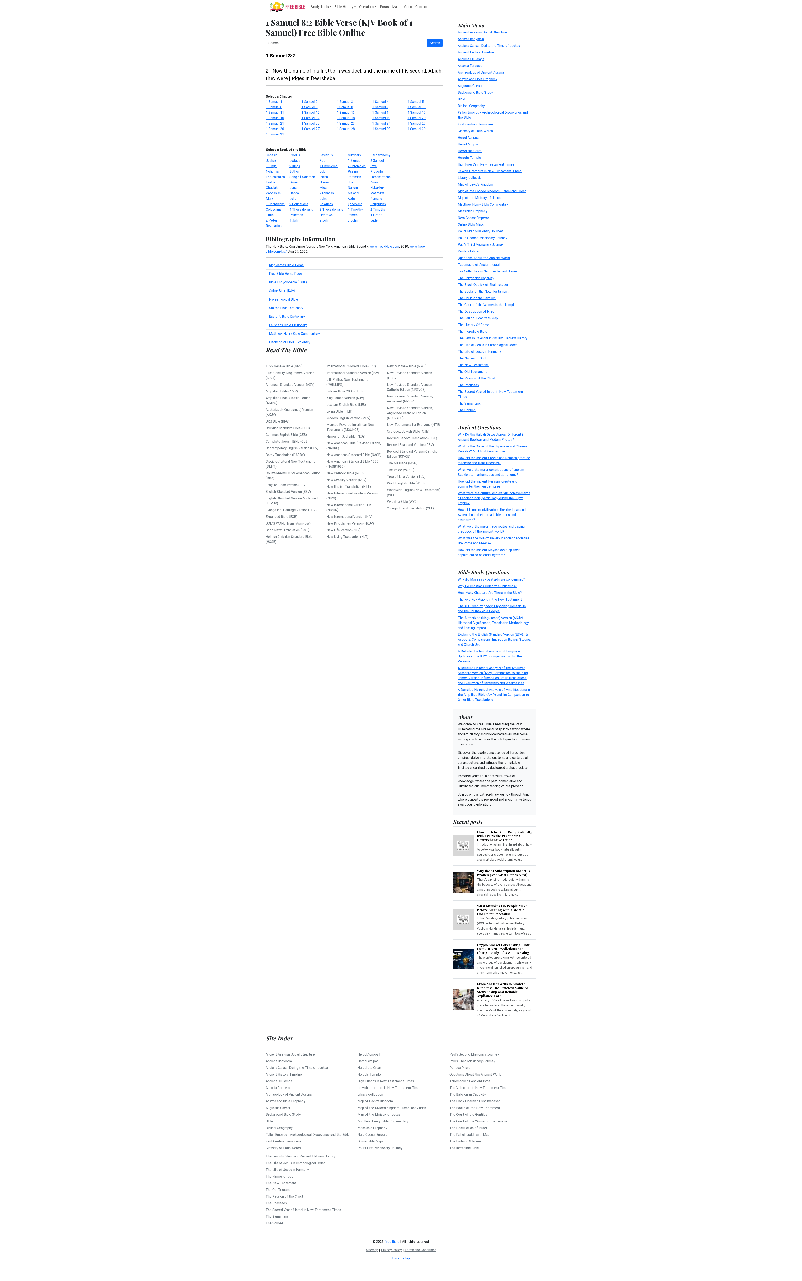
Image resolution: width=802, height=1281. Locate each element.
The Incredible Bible (472, 332)
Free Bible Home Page (285, 274)
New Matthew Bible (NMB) (406, 366)
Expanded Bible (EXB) (281, 517)
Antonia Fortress (470, 66)
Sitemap (372, 1250)
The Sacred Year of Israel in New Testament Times (303, 1210)
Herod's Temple (469, 158)
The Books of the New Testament (483, 291)
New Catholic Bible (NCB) (345, 473)
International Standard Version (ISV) (352, 373)
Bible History (344, 7)
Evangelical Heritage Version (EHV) (291, 510)
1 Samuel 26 (275, 129)
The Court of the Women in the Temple (487, 305)
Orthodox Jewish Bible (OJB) (408, 431)
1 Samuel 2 (309, 102)
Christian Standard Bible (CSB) (288, 428)
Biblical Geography (471, 106)
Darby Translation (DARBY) (285, 455)
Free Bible (392, 1242)
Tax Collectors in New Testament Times (488, 271)
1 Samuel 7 (309, 107)
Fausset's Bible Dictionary (288, 325)
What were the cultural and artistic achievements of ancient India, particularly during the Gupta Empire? (494, 498)
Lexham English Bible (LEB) (346, 405)
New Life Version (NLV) (343, 530)
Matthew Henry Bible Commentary (294, 334)
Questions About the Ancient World (484, 258)
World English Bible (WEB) (406, 483)
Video (408, 7)
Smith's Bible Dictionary (286, 308)
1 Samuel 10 (416, 107)
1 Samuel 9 (380, 107)
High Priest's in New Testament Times (486, 164)
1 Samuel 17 (310, 118)
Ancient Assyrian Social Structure (482, 32)
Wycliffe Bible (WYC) (402, 502)
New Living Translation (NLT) (347, 537)
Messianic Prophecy (472, 211)
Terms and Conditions (420, 1250)
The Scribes (467, 410)
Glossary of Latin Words (475, 131)
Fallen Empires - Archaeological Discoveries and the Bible (308, 1135)
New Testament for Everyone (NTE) (413, 425)
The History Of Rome (473, 325)
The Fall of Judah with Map (478, 318)
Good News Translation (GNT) (287, 530)
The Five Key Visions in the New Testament (490, 599)
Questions (366, 7)
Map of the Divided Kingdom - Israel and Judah (492, 191)
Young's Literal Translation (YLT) (410, 508)
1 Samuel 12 (310, 113)
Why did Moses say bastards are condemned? (491, 579)
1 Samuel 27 (310, 129)
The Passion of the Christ (476, 378)
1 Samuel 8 (345, 107)
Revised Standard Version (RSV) (410, 445)
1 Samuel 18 (346, 118)
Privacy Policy (391, 1250)
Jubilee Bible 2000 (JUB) (344, 391)
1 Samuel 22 (310, 123)
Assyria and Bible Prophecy (477, 79)
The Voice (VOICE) (400, 470)
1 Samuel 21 (275, 123)
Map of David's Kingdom (475, 184)
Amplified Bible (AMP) (282, 391)
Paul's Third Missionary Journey (481, 245)
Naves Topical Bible (283, 299)
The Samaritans (469, 403)
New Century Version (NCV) (346, 480)
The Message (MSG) (402, 463)
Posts (384, 7)
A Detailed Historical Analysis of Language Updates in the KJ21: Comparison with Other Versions (490, 656)
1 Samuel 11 (275, 113)
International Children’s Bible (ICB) (351, 366)
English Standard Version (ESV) (288, 492)
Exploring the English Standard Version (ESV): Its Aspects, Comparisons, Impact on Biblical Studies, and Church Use (494, 640)
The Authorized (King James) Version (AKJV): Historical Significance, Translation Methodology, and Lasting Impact (493, 623)
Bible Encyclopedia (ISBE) (288, 282)
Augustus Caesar (470, 86)
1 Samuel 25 (416, 123)
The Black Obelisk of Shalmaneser (483, 285)
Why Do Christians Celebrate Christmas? (487, 586)
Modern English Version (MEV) (348, 418)
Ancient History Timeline (476, 52)
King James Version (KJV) (345, 398)
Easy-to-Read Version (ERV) (286, 485)
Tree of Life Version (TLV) (406, 477)
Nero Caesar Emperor (473, 218)
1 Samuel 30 (416, 129)
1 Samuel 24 (381, 123)
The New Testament (473, 365)
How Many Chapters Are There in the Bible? (490, 593)
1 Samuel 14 (381, 113)
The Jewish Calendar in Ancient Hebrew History (492, 338)
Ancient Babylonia (471, 39)
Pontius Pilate (468, 251)
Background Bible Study (475, 92)
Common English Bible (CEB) (286, 435)
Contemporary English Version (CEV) (292, 448)
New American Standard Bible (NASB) (353, 455)
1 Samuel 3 (345, 102)
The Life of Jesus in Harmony (479, 352)
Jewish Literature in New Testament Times (490, 171)
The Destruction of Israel (476, 311)
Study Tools (320, 7)
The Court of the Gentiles (477, 298)
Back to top (401, 1258)
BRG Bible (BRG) (277, 421)
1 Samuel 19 (381, 118)
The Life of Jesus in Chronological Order (487, 345)
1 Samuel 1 (274, 102)
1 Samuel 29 (381, 129)
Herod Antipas (468, 144)
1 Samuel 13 (346, 113)
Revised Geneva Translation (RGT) (412, 438)
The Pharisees (468, 385)
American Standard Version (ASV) (290, 385)
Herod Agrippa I (469, 138)
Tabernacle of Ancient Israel (479, 265)
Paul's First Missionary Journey (480, 231)
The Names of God (472, 358)
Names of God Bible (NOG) (345, 436)
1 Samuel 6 (274, 107)
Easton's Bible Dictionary (287, 316)
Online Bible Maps (471, 225)
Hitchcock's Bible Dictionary (289, 342)
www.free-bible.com (384, 246)
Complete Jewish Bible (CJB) (287, 441)
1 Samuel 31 (275, 134)
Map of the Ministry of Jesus (479, 198)
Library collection (470, 178)
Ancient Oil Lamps (471, 59)
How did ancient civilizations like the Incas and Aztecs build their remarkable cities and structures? (492, 515)
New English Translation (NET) (348, 487)
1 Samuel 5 (415, 102)
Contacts (422, 7)
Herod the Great (470, 151)
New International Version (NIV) (349, 517)
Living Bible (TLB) (339, 411)
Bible (461, 99)
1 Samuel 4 (380, 102)
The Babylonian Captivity (476, 278)
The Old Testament (472, 372)
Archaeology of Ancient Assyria (481, 72)
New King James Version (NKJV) (350, 523)
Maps (396, 7)
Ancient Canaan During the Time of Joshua (489, 46)
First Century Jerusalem (475, 124)
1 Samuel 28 (346, 129)
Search (435, 43)
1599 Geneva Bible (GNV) (284, 366)
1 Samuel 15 (416, 113)
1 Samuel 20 (416, 118)
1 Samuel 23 (346, 123)
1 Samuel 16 (275, 118)
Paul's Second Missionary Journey (482, 238)
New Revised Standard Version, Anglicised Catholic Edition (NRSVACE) (410, 413)
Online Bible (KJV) (282, 291)
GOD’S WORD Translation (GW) (288, 523)
